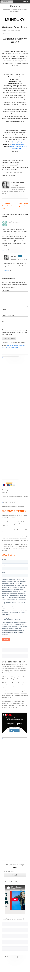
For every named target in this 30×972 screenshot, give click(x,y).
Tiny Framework (11, 957)
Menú (27, 1)
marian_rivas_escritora (19, 144)
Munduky (15, 6)
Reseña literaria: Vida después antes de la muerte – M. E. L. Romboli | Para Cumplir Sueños (14, 703)
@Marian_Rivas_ (18, 142)
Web (3, 321)
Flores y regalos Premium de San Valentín (15, 496)
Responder (5, 250)
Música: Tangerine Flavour (13, 679)
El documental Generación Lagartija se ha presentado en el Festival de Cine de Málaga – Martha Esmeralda (14, 666)
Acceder (20, 957)
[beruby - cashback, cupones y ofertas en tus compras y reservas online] (14, 723)
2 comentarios (7, 33)
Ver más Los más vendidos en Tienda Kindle (13, 506)
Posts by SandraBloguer (12, 882)
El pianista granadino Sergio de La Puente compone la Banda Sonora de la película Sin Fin (15, 695)
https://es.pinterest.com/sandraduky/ (13, 919)
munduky (14, 256)
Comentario (6, 290)
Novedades (12, 175)
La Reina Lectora (14, 222)
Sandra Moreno (6, 30)
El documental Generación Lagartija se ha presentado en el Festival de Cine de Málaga (14, 670)
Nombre (5, 309)
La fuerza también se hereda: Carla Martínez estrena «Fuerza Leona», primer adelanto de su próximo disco (15, 524)
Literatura (4, 175)
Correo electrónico (8, 315)
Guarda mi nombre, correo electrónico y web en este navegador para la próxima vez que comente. (14, 332)
